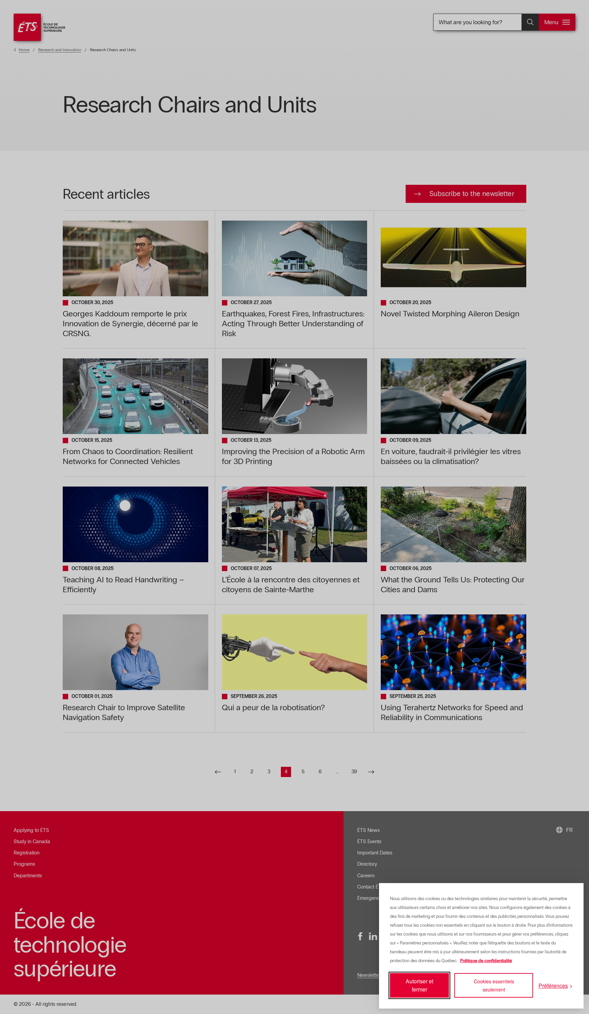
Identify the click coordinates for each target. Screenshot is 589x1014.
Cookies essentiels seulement (494, 985)
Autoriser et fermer (419, 985)
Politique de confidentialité (486, 961)
